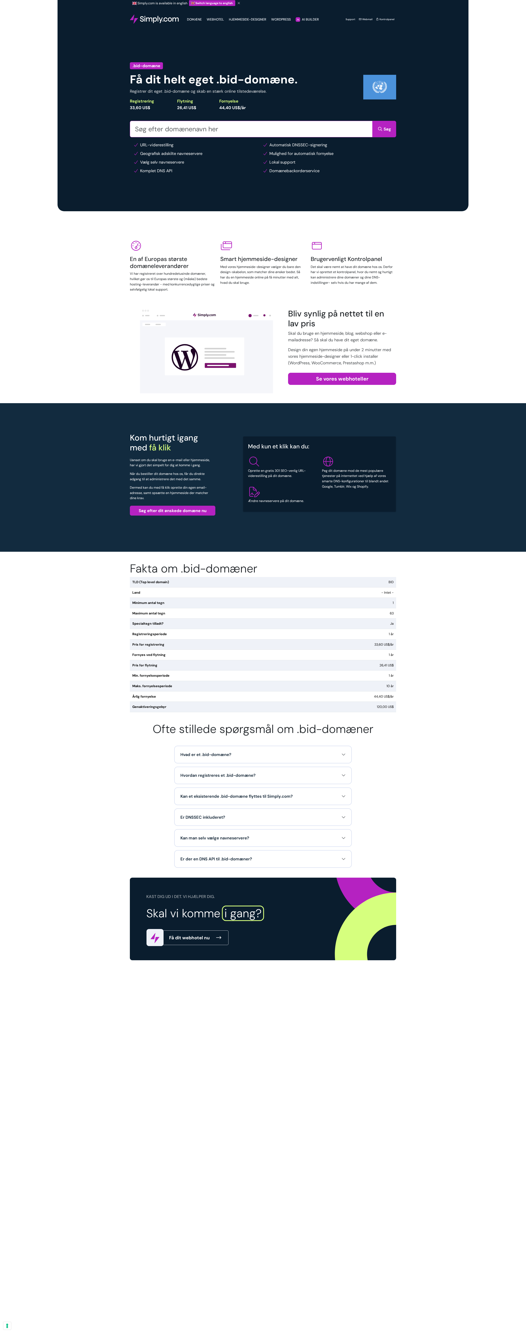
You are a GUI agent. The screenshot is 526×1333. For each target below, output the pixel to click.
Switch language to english (214, 3)
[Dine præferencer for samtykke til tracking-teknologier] (7, 1326)
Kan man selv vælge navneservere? (214, 838)
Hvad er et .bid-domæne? (205, 754)
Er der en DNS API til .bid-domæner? (216, 859)
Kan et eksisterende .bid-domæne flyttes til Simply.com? (236, 796)
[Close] (239, 3)
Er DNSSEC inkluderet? (202, 817)
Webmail (367, 19)
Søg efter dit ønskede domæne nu (172, 510)
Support (350, 19)
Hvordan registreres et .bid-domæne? (218, 775)
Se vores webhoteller (342, 378)
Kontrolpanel (386, 19)
